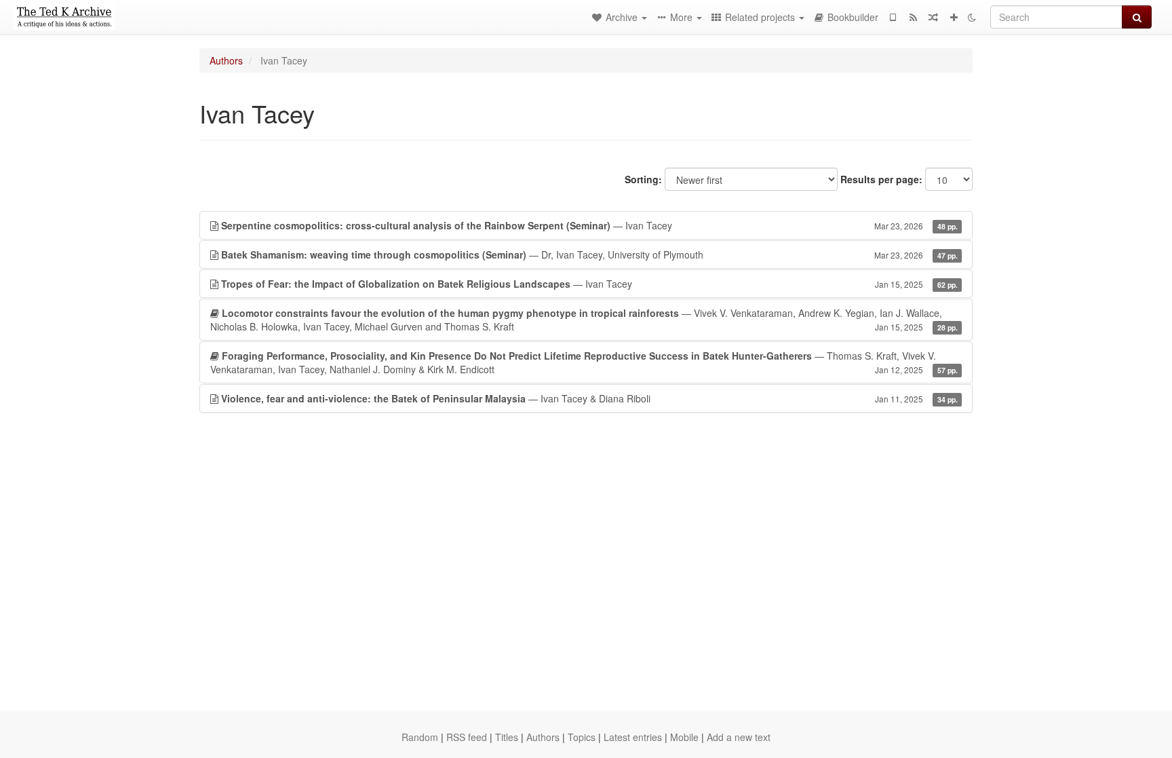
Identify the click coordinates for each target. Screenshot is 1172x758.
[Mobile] (892, 17)
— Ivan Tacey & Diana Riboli (589, 398)
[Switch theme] (972, 17)
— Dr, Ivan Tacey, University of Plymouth (589, 254)
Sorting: (643, 179)
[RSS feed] (913, 17)
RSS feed (466, 737)
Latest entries (633, 737)
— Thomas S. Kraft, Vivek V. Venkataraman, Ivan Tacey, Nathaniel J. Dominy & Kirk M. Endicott (584, 362)
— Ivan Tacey (589, 225)
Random (420, 737)
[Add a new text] (953, 17)
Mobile (684, 737)
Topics (581, 737)
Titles (506, 737)
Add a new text (738, 737)
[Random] (933, 17)
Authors (226, 60)
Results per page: (881, 179)
